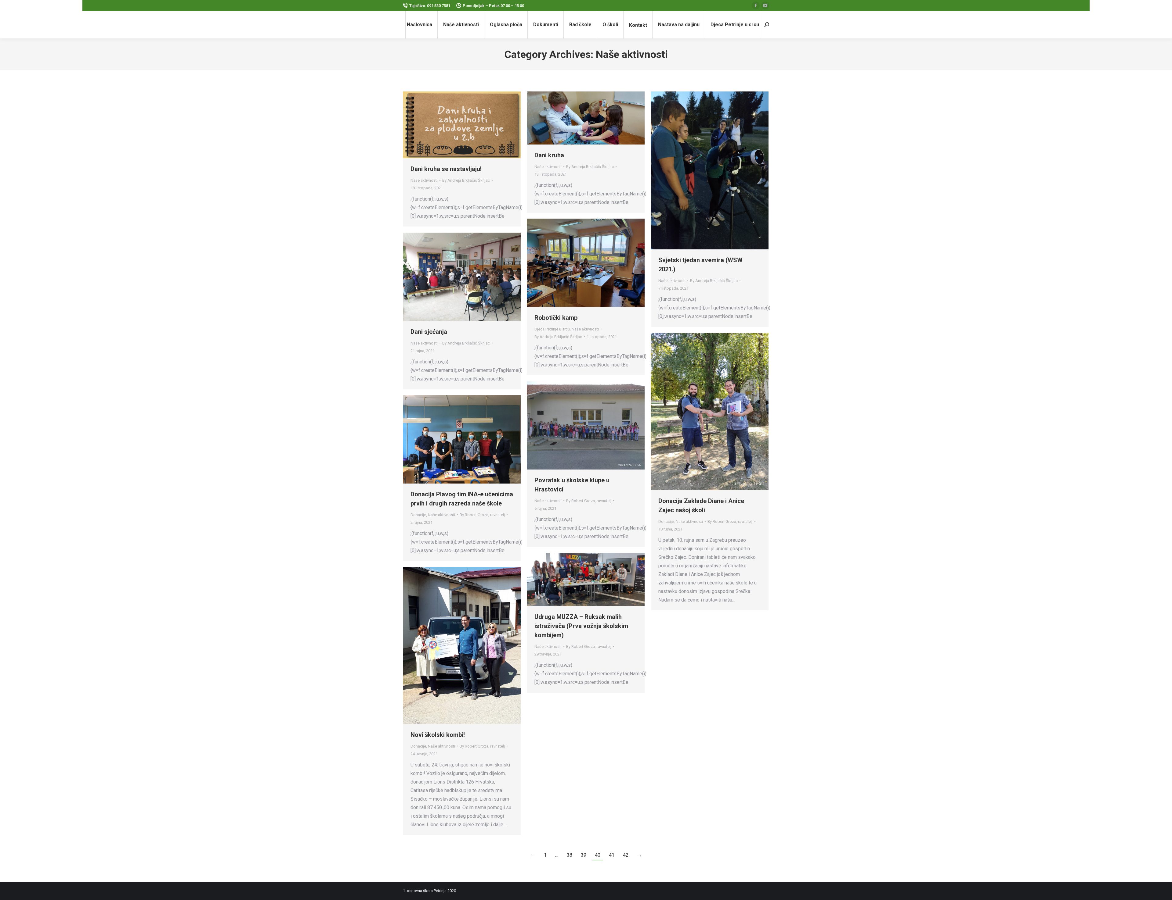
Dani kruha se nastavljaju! (446, 169)
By (466, 180)
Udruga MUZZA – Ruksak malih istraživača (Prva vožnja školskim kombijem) (581, 626)
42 (625, 855)
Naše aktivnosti (424, 180)
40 (597, 855)
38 (569, 855)
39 (583, 855)
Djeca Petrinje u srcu (552, 329)
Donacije (666, 521)
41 (611, 855)
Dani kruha (549, 155)
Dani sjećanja (429, 331)
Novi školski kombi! (438, 734)
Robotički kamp (555, 317)
